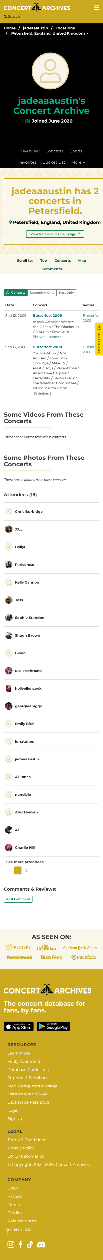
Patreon (16, 1196)
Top (43, 260)
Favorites (27, 162)
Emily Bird (24, 724)
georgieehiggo (28, 706)
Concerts (55, 151)
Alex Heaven (26, 812)
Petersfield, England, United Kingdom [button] (48, 33)
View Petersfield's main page (53, 234)
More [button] (76, 162)
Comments (52, 269)
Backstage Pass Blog (28, 1102)
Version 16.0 (19, 1229)
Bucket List (53, 162)
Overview (30, 151)
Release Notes (22, 1221)
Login (13, 1110)
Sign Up (16, 1118)
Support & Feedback (28, 1077)
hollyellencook (28, 688)
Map (82, 260)
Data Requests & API (28, 1094)
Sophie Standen (29, 617)
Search (13, 16)
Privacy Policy (21, 1148)
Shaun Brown (27, 635)
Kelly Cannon (27, 582)
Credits (15, 1212)
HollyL (20, 547)
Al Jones (22, 777)
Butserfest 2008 (47, 347)
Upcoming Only (42, 292)
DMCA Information (26, 1156)
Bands (76, 151)
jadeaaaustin (35, 28)
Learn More (19, 1053)
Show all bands (46, 336)
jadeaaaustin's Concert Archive (51, 105)
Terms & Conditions (27, 1139)
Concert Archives (73, 1164)
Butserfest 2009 (47, 315)
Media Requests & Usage (33, 1086)
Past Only (66, 292)
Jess (19, 600)
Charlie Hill (25, 847)
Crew (13, 1188)
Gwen (20, 653)
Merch (14, 1204)
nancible (23, 794)
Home (10, 28)
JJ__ (18, 529)
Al (17, 830)
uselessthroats (28, 670)
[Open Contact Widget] (8, 1231)
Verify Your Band (24, 1061)
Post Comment (18, 899)
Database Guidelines (28, 1069)
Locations (65, 28)
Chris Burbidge (29, 511)
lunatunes (24, 741)
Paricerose (24, 564)
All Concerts (15, 292)
